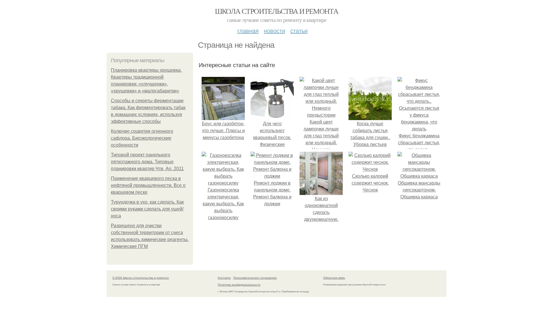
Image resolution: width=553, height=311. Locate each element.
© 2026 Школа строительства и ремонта (140, 278)
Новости (274, 30)
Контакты (224, 278)
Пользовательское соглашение (255, 278)
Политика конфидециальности (239, 284)
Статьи (299, 30)
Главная (248, 30)
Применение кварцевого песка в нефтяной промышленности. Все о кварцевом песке (148, 185)
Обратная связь (334, 278)
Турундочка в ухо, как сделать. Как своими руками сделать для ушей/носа (147, 209)
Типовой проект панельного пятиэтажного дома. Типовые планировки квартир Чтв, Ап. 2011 (147, 161)
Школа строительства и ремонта (276, 11)
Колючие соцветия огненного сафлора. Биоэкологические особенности (142, 138)
